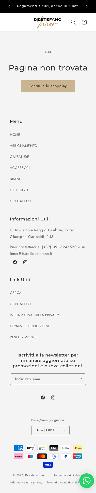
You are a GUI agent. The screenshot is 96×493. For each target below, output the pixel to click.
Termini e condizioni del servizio (68, 482)
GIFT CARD (19, 190)
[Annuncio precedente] (9, 6)
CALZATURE (19, 156)
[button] (9, 22)
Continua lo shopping (48, 86)
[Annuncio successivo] (86, 6)
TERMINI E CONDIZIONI (29, 326)
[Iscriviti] (80, 379)
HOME (15, 134)
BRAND (16, 179)
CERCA (16, 292)
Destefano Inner (35, 475)
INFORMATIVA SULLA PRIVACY (34, 315)
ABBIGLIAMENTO (23, 145)
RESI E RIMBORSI (23, 337)
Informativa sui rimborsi (67, 475)
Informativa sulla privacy (26, 482)
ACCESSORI (20, 167)
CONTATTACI (20, 201)
